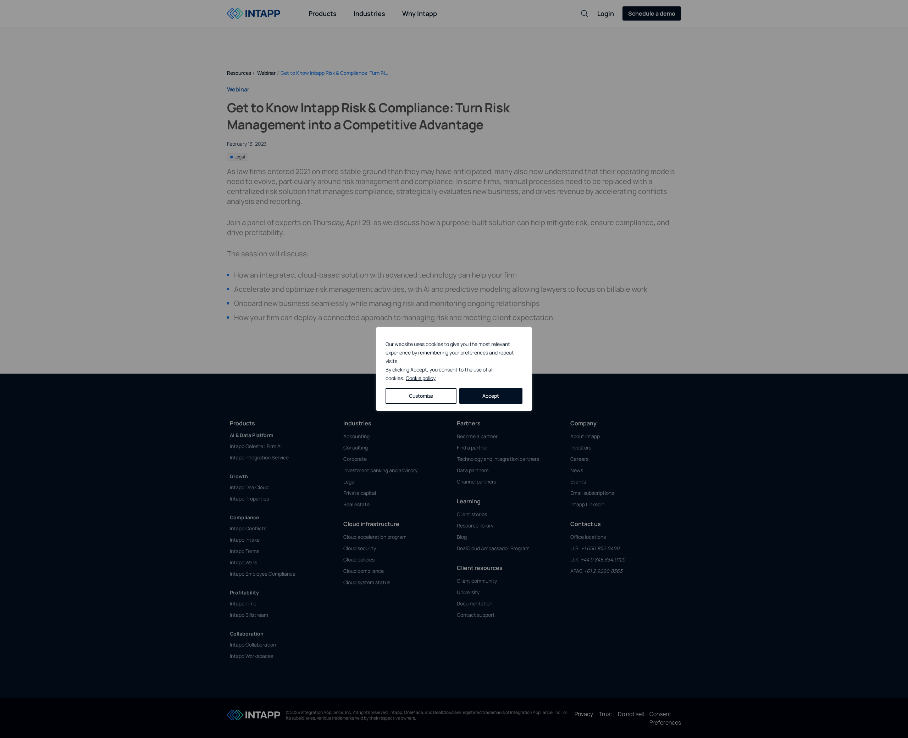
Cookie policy (421, 378)
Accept (490, 395)
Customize (421, 395)
